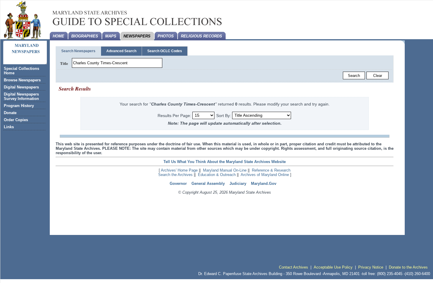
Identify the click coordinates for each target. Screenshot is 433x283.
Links (9, 127)
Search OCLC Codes (164, 51)
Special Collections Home (21, 70)
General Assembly (208, 183)
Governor (178, 183)
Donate (10, 113)
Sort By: (223, 115)
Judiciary (237, 183)
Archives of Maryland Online (265, 174)
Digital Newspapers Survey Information (21, 96)
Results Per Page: (175, 115)
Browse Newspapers (22, 80)
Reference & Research (271, 170)
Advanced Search (121, 51)
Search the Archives (175, 174)
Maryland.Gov (263, 183)
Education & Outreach (217, 174)
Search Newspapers (78, 51)
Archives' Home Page (179, 170)
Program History (19, 105)
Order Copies (16, 120)
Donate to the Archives (408, 267)
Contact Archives (293, 267)
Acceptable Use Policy (333, 267)
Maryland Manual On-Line (225, 170)
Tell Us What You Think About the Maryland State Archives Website (224, 161)
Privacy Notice (370, 267)
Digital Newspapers (21, 87)
